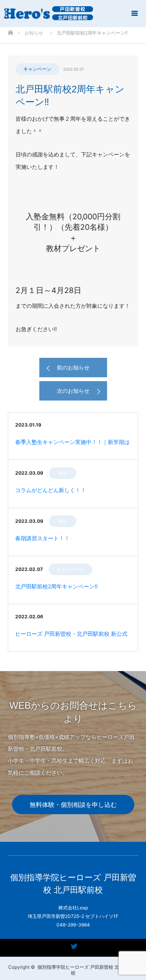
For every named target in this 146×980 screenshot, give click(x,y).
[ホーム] (10, 30)
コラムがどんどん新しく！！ (50, 490)
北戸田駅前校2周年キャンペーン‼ (56, 586)
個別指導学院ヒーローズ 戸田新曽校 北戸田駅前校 (73, 883)
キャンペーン (37, 69)
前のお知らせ (73, 367)
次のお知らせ (73, 390)
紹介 (62, 473)
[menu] (135, 13)
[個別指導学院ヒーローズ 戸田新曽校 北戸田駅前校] (48, 13)
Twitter (73, 945)
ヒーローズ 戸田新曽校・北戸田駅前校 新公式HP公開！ (71, 637)
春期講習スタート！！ (42, 538)
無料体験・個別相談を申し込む (73, 804)
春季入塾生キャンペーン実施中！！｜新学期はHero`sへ (72, 446)
